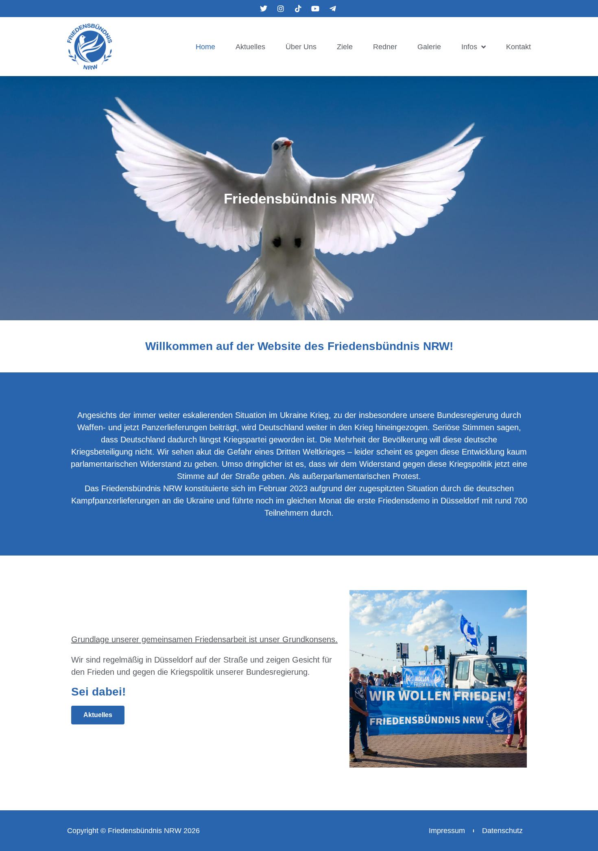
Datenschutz (502, 831)
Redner (385, 47)
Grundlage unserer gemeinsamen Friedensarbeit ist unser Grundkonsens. (204, 639)
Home (205, 47)
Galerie (429, 47)
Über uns (301, 47)
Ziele (345, 47)
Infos (469, 47)
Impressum (447, 831)
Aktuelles (250, 47)
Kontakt (518, 47)
